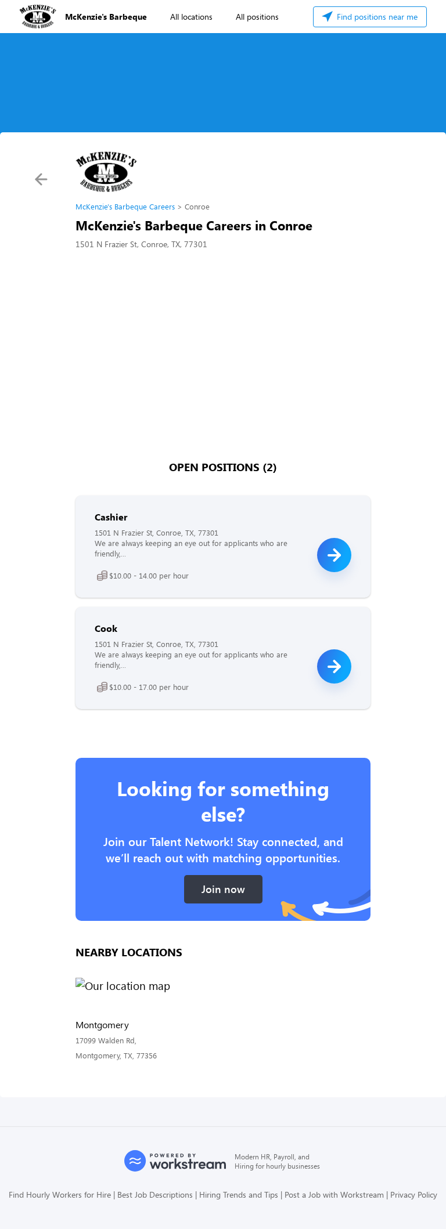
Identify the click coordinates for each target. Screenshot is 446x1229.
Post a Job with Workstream (334, 1194)
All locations (191, 16)
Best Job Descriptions (155, 1194)
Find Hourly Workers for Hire (60, 1194)
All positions (257, 16)
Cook (106, 628)
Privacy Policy (413, 1194)
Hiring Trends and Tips (238, 1194)
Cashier (111, 517)
